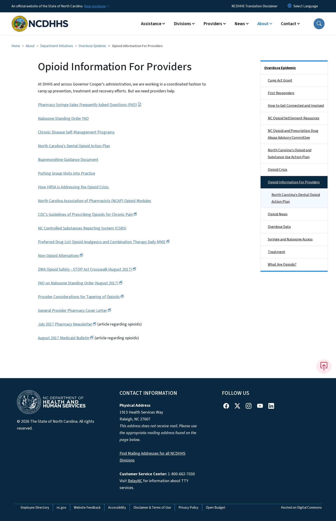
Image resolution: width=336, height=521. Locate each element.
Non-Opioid (58, 256)
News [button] (240, 24)
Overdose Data (279, 226)
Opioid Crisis (277, 169)
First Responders (281, 93)
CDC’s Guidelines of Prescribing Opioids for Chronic (85, 214)
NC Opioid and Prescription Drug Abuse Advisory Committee (293, 134)
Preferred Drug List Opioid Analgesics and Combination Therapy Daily (101, 242)
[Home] (40, 18)
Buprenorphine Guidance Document (68, 160)
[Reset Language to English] (290, 6)
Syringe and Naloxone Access (290, 239)
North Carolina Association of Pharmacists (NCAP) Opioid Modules (94, 201)
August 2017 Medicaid (63, 338)
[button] (319, 23)
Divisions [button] (182, 24)
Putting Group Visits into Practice (66, 173)
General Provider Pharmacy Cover (72, 310)
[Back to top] (323, 366)
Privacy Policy (188, 507)
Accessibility (117, 507)
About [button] (263, 24)
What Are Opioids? (282, 264)
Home (15, 45)
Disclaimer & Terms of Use (152, 507)
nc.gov (61, 507)
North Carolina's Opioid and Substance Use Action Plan (289, 154)
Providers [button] (212, 24)
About (30, 45)
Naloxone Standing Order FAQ (63, 118)
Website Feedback (87, 507)
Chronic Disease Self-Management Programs (76, 132)
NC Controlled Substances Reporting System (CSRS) (82, 228)
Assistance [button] (151, 24)
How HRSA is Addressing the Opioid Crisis (73, 187)
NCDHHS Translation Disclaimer (254, 6)
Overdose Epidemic (92, 45)
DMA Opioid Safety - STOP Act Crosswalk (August (85, 269)
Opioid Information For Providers (294, 182)
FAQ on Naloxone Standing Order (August (78, 283)
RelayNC (135, 481)
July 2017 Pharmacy (65, 324)
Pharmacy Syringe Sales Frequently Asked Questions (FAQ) (87, 105)
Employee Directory (35, 507)
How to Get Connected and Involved (296, 105)
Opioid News (278, 214)
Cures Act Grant (280, 80)
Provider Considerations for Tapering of (79, 297)
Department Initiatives (56, 45)
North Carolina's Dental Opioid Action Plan (74, 146)
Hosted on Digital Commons (301, 507)
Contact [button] (288, 24)
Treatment (276, 251)
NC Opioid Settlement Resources (293, 118)
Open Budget (215, 507)
